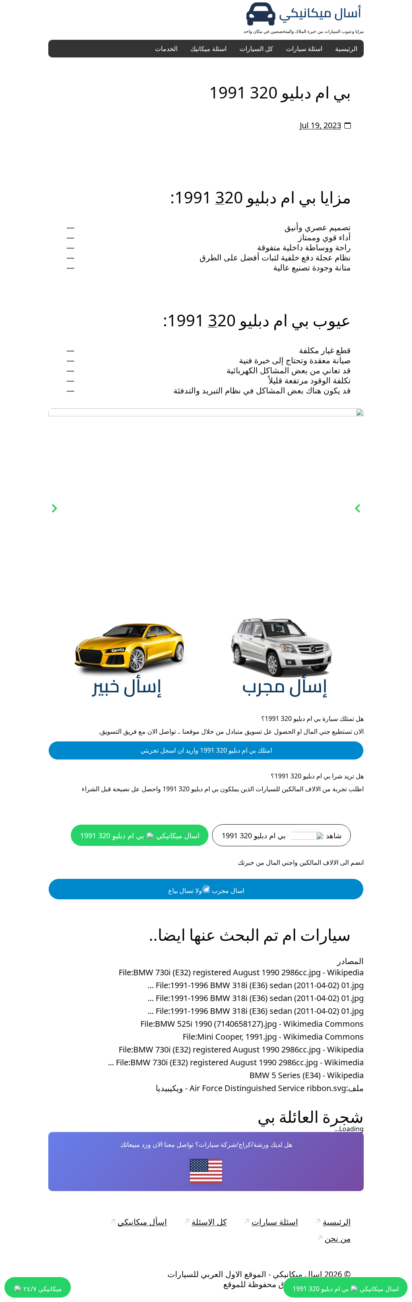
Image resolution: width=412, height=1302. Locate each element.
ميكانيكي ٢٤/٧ (42, 1288)
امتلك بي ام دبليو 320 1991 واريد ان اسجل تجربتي (206, 750)
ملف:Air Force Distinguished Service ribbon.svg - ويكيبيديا (260, 1088)
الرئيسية (346, 48)
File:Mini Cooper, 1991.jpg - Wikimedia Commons (273, 1037)
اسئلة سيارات (304, 48)
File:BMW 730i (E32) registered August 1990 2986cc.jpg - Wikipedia (241, 972)
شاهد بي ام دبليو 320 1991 (282, 835)
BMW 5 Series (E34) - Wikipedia (306, 1075)
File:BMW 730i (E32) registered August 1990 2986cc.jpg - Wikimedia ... (236, 1062)
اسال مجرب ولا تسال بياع (206, 890)
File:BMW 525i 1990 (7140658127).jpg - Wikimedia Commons (252, 1024)
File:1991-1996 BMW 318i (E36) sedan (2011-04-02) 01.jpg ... (256, 985)
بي (266, 1116)
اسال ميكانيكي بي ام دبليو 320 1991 (140, 835)
